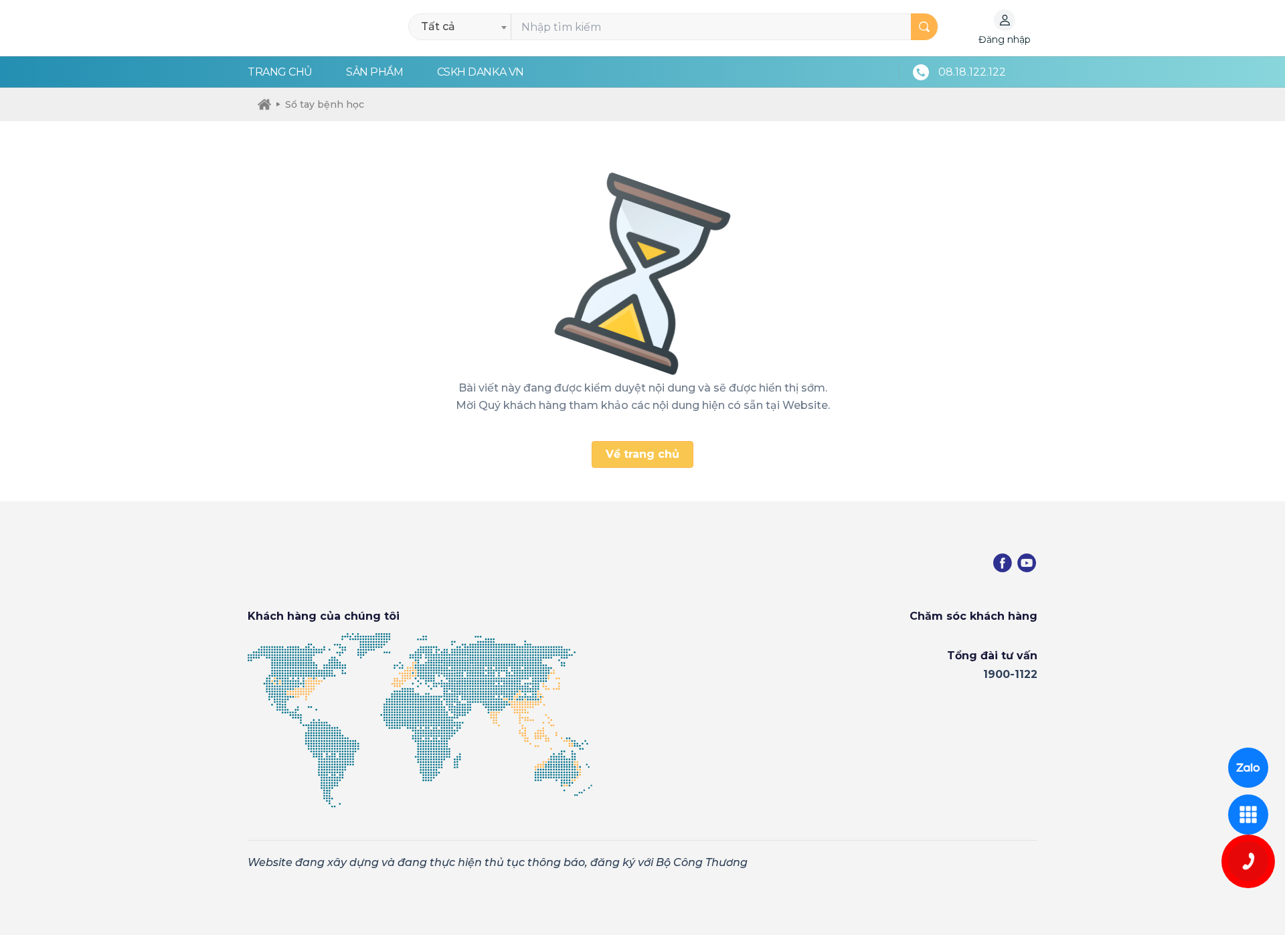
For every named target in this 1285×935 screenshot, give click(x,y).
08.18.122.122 (972, 72)
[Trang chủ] (264, 104)
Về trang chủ (642, 454)
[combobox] (463, 26)
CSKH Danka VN (480, 72)
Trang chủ (280, 72)
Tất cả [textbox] (438, 26)
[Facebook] (1002, 563)
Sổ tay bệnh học (324, 104)
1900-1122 (1010, 674)
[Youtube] (1026, 563)
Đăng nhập (1004, 39)
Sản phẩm (374, 72)
